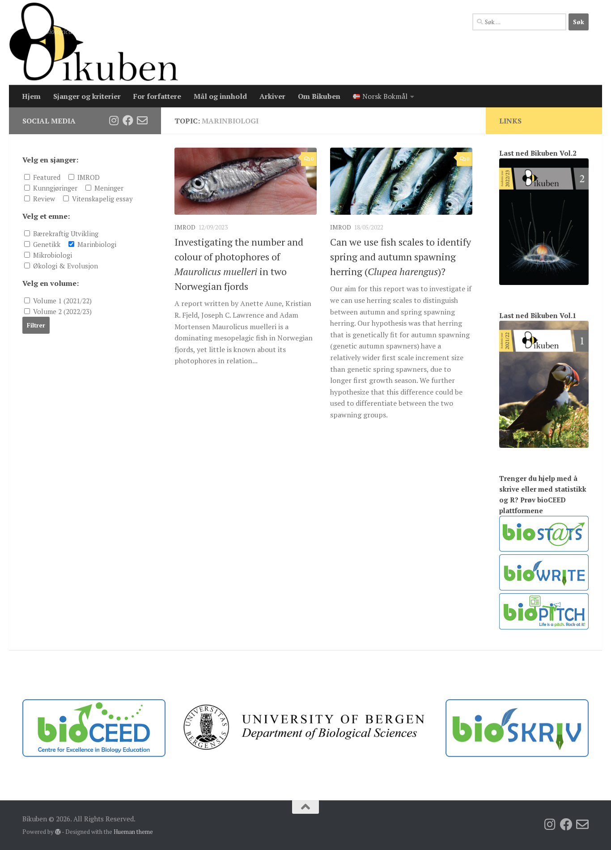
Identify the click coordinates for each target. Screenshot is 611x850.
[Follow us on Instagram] (113, 120)
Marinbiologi (96, 244)
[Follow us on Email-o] (142, 120)
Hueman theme (133, 832)
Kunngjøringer (54, 187)
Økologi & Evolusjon (64, 265)
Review (43, 198)
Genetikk (45, 244)
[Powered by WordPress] (58, 832)
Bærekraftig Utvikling (64, 233)
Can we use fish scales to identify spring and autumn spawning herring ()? (400, 256)
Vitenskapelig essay (101, 198)
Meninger (108, 187)
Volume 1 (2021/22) (61, 300)
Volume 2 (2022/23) (61, 311)
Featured (45, 177)
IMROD (184, 227)
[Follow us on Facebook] (128, 120)
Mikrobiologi (51, 255)
